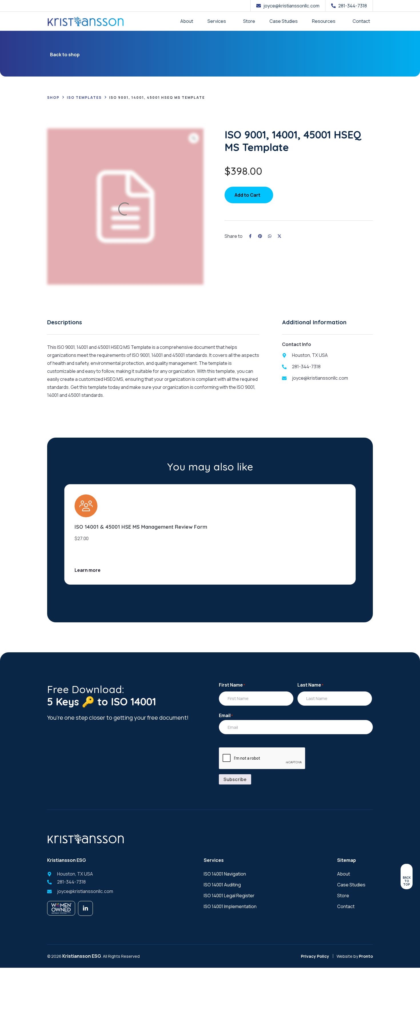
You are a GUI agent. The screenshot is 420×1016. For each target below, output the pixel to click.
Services (216, 21)
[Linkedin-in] (85, 908)
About (186, 21)
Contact (361, 21)
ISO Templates (84, 97)
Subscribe (235, 779)
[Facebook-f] (250, 236)
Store (249, 21)
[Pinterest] (260, 236)
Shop (53, 97)
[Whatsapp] (270, 236)
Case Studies (283, 21)
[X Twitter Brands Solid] (279, 236)
